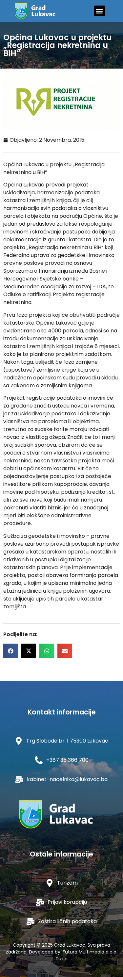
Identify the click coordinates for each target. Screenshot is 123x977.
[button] (99, 11)
